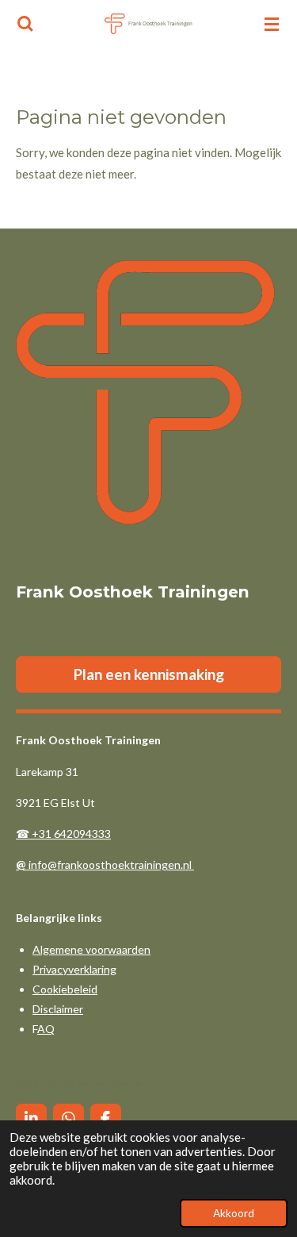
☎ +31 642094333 (63, 833)
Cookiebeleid (64, 989)
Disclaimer (57, 1009)
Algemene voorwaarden (91, 949)
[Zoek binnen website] (25, 24)
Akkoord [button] (233, 1213)
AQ (46, 1028)
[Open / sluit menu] (271, 24)
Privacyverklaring (74, 969)
